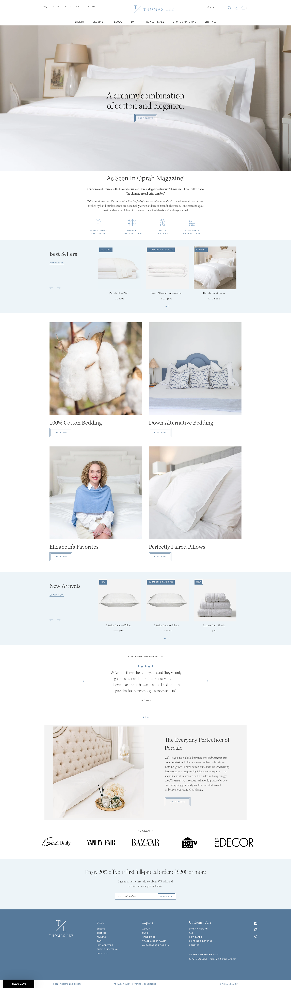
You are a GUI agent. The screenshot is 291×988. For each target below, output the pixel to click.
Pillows (102, 937)
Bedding (101, 933)
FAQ (45, 7)
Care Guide (148, 937)
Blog (68, 7)
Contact (93, 7)
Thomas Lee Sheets (71, 984)
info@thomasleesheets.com (204, 954)
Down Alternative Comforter (166, 293)
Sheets (101, 929)
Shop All (102, 953)
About (80, 7)
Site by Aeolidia (229, 984)
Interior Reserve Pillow (166, 625)
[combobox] (219, 7)
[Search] (230, 7)
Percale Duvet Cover (214, 293)
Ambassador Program (155, 945)
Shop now (56, 262)
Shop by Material (107, 949)
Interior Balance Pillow (118, 625)
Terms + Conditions (145, 984)
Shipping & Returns (200, 941)
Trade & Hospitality (154, 941)
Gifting (56, 7)
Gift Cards (195, 937)
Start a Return (198, 929)
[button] (52, 289)
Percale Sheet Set (118, 293)
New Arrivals (105, 945)
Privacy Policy (122, 984)
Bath (100, 941)
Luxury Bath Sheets (214, 625)
